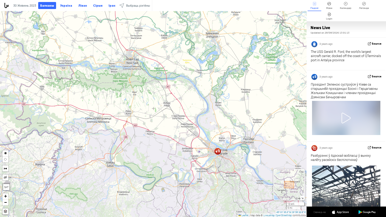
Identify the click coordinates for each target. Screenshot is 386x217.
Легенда (364, 8)
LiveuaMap (269, 215)
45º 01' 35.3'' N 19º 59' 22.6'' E (291, 212)
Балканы (47, 5)
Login (329, 18)
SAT (6, 187)
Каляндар (345, 8)
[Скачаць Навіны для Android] (367, 212)
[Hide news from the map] (5, 177)
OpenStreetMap (283, 215)
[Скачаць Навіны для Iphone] (341, 212)
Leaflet (244, 215)
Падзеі (314, 8)
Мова (329, 8)
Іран (112, 5)
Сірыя (98, 5)
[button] (218, 151)
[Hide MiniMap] (302, 198)
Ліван (82, 5)
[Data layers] (5, 211)
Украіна (66, 5)
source (376, 43)
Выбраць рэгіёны (138, 5)
